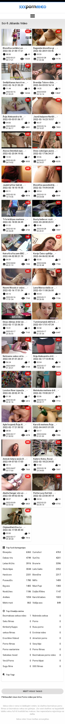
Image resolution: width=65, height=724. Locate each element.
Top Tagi (10, 674)
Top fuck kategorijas (16, 547)
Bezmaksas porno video (46, 655)
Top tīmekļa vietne (15, 611)
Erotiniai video (46, 632)
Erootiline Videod (17, 638)
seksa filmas (17, 632)
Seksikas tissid (17, 655)
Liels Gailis (46, 569)
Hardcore (17, 574)
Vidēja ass (46, 603)
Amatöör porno (46, 638)
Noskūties (17, 591)
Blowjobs (17, 552)
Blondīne (46, 574)
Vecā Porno (17, 660)
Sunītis (46, 558)
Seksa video (21, 719)
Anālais (17, 597)
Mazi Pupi (46, 586)
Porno (46, 621)
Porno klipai (46, 660)
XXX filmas (46, 666)
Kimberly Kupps (17, 627)
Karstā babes (46, 597)
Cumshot (46, 552)
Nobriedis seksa (46, 615)
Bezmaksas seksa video (17, 615)
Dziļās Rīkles (46, 591)
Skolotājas (17, 569)
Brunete (46, 563)
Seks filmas (17, 621)
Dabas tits (17, 558)
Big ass (17, 586)
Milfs (46, 580)
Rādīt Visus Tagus (32, 691)
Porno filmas (17, 644)
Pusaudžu (17, 580)
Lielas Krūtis (17, 563)
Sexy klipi (46, 644)
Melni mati (17, 603)
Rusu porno (46, 627)
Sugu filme (17, 666)
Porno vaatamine (17, 649)
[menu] (32, 16)
